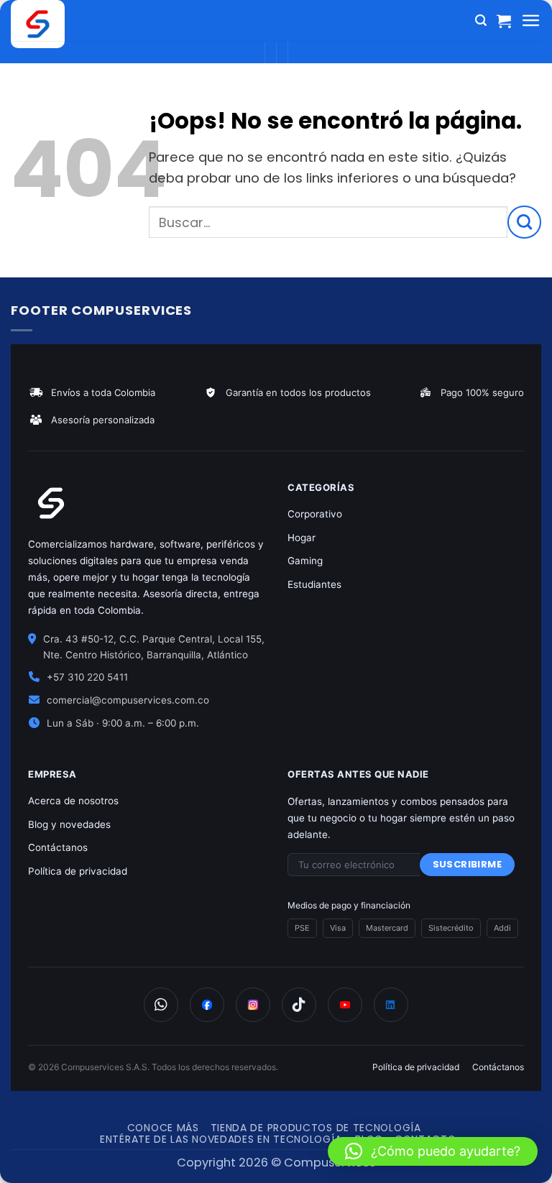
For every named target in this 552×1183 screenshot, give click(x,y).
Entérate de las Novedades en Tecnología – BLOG (241, 1139)
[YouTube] (345, 1005)
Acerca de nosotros (73, 800)
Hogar (302, 537)
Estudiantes (314, 584)
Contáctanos (58, 847)
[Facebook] (207, 1005)
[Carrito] (504, 21)
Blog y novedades (69, 824)
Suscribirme (467, 864)
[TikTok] (299, 1005)
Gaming (305, 560)
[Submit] (524, 222)
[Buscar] (481, 20)
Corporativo (315, 514)
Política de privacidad (77, 871)
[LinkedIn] (391, 1005)
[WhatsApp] (161, 1005)
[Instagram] (253, 1005)
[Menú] (531, 20)
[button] (433, 1151)
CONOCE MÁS (163, 1127)
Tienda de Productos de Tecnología (316, 1127)
